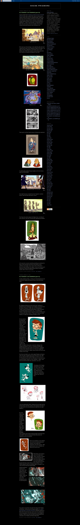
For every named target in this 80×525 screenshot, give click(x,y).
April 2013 (48, 189)
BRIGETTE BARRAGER (51, 44)
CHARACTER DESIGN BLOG (52, 62)
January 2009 (49, 152)
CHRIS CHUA (49, 78)
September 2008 (50, 150)
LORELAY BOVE (50, 48)
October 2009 (49, 159)
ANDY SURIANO (50, 88)
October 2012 (49, 182)
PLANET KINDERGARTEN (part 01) (53, 113)
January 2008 (49, 143)
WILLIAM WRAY (50, 76)
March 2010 (49, 163)
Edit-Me (48, 98)
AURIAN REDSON (50, 42)
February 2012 (49, 177)
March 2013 (49, 187)
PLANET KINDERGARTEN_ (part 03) (53, 108)
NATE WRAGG (49, 81)
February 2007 (49, 130)
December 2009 (50, 160)
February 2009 (49, 153)
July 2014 (48, 203)
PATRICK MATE (50, 58)
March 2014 (49, 197)
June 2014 (49, 202)
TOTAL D (48, 82)
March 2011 (49, 170)
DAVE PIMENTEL (50, 66)
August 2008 (49, 149)
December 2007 (50, 142)
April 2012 (48, 180)
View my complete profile (52, 33)
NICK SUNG (49, 65)
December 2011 (49, 175)
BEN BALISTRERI (50, 39)
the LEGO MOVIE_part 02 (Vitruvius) (53, 111)
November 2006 (50, 128)
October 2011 (49, 173)
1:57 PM (33, 517)
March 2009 (49, 155)
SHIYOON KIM (49, 45)
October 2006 (49, 126)
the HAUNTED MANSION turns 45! (53, 106)
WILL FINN (49, 56)
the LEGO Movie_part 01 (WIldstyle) (53, 114)
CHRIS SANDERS (50, 55)
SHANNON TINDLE (50, 38)
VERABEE (49, 86)
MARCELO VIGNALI (50, 46)
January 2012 (49, 176)
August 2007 (49, 138)
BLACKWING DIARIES (51, 68)
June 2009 (49, 156)
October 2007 (49, 140)
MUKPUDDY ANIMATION (51, 71)
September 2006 (50, 125)
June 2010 (49, 165)
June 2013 (49, 190)
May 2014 (48, 200)
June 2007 (49, 136)
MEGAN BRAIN (50, 41)
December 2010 (50, 167)
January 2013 (49, 186)
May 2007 (48, 135)
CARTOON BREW (50, 61)
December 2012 (50, 185)
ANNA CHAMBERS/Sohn (51, 73)
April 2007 (48, 133)
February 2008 (49, 145)
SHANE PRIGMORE (50, 12)
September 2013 (50, 192)
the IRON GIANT (50, 96)
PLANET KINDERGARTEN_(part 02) (53, 110)
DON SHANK (49, 79)
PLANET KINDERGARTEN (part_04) (53, 107)
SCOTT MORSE (50, 92)
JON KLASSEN (50, 54)
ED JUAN (48, 83)
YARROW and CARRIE (51, 89)
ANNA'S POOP (49, 75)
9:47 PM (33, 271)
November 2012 (50, 183)
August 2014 (49, 204)
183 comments (39, 517)
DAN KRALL (49, 52)
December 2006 (50, 129)
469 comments (39, 271)
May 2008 (48, 146)
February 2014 (49, 196)
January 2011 (49, 169)
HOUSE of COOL (50, 59)
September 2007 (50, 139)
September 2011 (50, 172)
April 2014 (48, 199)
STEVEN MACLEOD (50, 91)
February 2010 (49, 162)
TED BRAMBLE (50, 95)
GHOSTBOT (49, 72)
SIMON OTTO (49, 93)
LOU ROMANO (49, 49)
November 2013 (50, 193)
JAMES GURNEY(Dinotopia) (52, 69)
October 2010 (49, 166)
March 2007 (49, 132)
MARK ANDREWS (50, 85)
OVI (47, 51)
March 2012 (49, 179)
